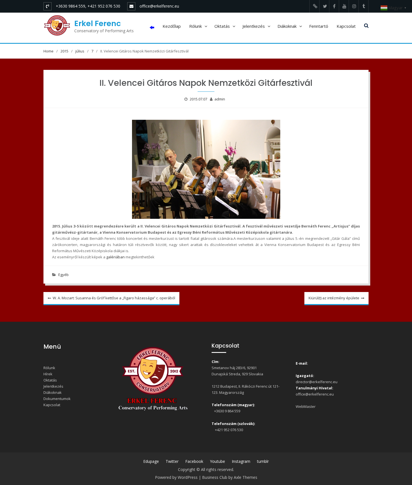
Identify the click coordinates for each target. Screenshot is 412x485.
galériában (115, 256)
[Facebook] (334, 6)
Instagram (241, 461)
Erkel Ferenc (97, 23)
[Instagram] (353, 6)
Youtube (217, 461)
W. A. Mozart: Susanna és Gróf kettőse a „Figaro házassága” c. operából (114, 297)
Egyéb (63, 274)
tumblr (263, 461)
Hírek (47, 373)
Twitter (172, 461)
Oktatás (222, 26)
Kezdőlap (172, 26)
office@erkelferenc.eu (159, 6)
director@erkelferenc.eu (316, 381)
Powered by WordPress (176, 477)
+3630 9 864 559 (226, 410)
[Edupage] (314, 6)
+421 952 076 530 (228, 429)
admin (219, 99)
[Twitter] (324, 6)
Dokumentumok (57, 398)
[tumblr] (363, 6)
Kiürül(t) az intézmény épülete (334, 297)
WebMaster (306, 406)
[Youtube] (343, 6)
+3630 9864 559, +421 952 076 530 (88, 6)
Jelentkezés (253, 26)
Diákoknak (287, 26)
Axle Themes (245, 477)
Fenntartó (318, 26)
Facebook (194, 461)
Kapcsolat (346, 26)
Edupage (151, 461)
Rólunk (195, 26)
